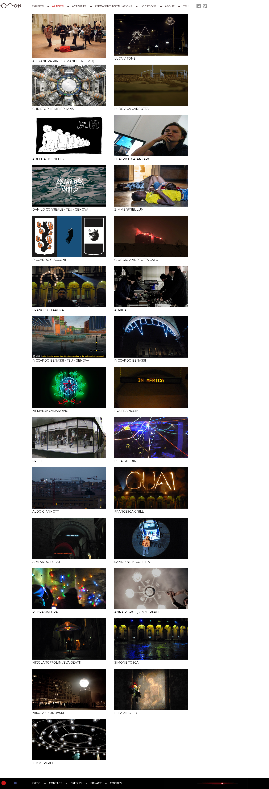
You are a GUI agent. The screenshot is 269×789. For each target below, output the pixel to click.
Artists (58, 6)
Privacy (96, 783)
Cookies (116, 783)
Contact (55, 783)
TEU (186, 6)
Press (36, 783)
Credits (76, 783)
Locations (149, 6)
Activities (79, 6)
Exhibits (38, 6)
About (170, 6)
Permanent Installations (113, 6)
